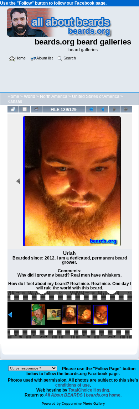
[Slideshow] (36, 109)
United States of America (95, 96)
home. (83, 395)
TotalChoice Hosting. (89, 390)
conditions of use (72, 385)
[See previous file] (102, 109)
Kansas (14, 101)
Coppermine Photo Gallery (83, 403)
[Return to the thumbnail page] (13, 109)
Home (13, 96)
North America (53, 96)
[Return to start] (91, 109)
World (29, 96)
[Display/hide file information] (24, 109)
